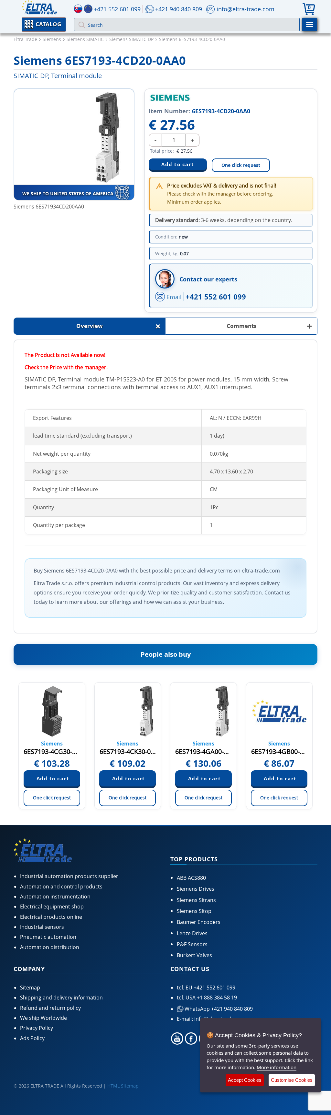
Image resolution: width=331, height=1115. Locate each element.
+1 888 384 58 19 (216, 997)
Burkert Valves (194, 955)
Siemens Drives (195, 888)
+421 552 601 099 (216, 296)
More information (276, 1067)
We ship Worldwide (43, 1017)
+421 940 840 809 (178, 9)
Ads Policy (32, 1038)
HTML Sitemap (123, 1086)
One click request (240, 165)
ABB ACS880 (191, 877)
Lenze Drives (192, 933)
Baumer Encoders (198, 922)
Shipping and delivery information (61, 997)
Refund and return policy (50, 1007)
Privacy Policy (36, 1027)
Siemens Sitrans (196, 900)
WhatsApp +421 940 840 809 (218, 1008)
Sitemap (30, 987)
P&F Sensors (192, 944)
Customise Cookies (292, 1080)
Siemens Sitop (194, 911)
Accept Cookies (245, 1080)
